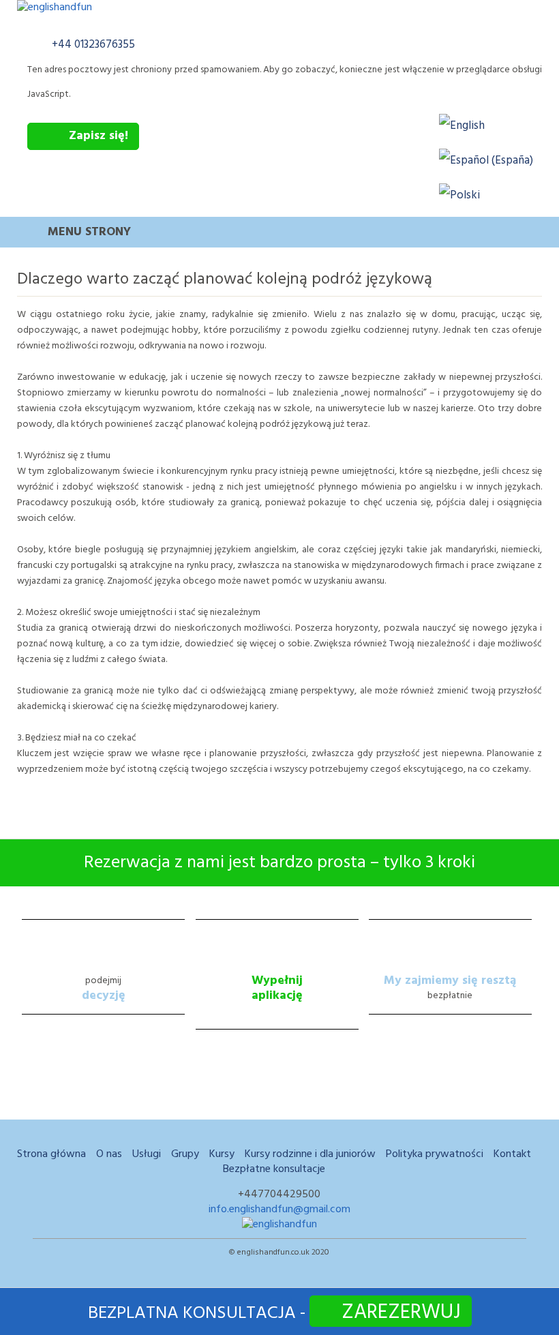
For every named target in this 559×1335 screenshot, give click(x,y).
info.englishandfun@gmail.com (279, 1209)
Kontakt (512, 1154)
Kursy (222, 1154)
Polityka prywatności (434, 1154)
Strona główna (51, 1154)
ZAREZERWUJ (401, 1311)
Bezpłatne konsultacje (274, 1169)
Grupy (185, 1154)
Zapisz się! (98, 136)
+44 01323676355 (93, 44)
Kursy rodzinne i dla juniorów (310, 1154)
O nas (109, 1154)
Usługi (146, 1154)
